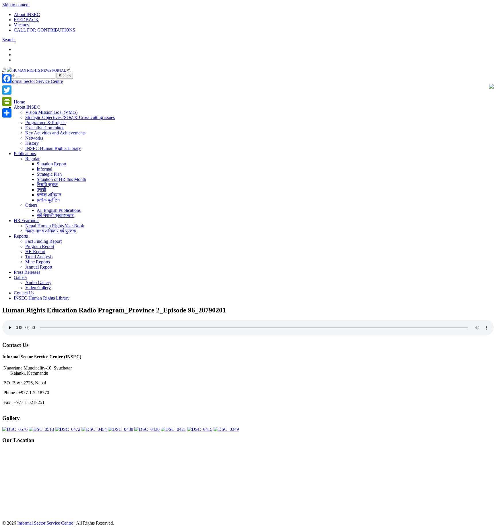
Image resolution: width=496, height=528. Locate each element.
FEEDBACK (26, 19)
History (32, 143)
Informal (44, 169)
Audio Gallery (38, 282)
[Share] (7, 113)
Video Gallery (38, 287)
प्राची (41, 189)
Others (31, 205)
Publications (25, 153)
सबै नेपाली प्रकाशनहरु (55, 215)
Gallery (20, 277)
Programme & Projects (45, 122)
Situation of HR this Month (61, 179)
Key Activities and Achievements (55, 132)
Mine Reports (37, 261)
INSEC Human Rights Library (53, 148)
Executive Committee (44, 127)
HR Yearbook (26, 220)
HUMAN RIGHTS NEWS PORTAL (39, 70)
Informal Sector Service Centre (45, 523)
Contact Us (24, 292)
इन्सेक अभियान (49, 194)
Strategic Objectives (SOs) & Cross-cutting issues (70, 117)
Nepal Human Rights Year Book (54, 225)
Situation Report (51, 163)
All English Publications (59, 210)
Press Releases (27, 272)
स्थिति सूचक (47, 184)
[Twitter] (7, 90)
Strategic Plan (49, 174)
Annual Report (38, 267)
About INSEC (27, 14)
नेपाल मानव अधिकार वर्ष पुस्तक (50, 230)
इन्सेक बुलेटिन (48, 199)
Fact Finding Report (43, 241)
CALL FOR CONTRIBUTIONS (44, 30)
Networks (34, 138)
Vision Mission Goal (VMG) (51, 112)
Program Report (39, 246)
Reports (21, 236)
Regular (32, 158)
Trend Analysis (39, 256)
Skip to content (16, 4)
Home (19, 101)
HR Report (35, 251)
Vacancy (21, 24)
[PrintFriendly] (7, 101)
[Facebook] (7, 78)
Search (9, 39)
